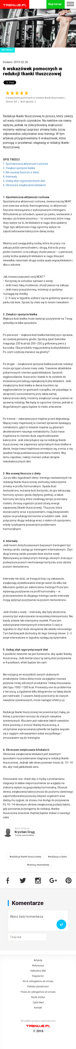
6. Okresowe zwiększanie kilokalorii (24, 185)
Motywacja (38, 965)
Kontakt (38, 1007)
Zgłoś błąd (38, 1002)
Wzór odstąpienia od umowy (38, 981)
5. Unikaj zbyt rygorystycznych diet (24, 180)
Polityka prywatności (38, 986)
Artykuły (38, 960)
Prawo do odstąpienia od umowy (38, 992)
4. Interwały (10, 176)
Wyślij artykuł (38, 997)
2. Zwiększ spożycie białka (19, 168)
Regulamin (38, 976)
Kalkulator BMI (38, 970)
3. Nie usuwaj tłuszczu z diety (21, 172)
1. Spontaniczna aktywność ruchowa (25, 163)
